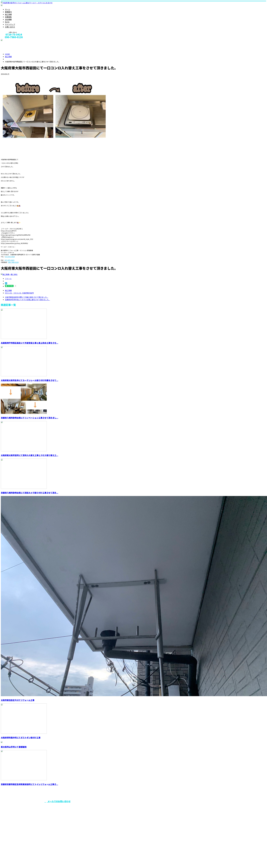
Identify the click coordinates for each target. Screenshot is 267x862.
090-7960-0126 (13, 262)
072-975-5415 (9, 260)
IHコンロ (8, 293)
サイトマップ (10, 24)
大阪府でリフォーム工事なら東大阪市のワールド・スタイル (109, 805)
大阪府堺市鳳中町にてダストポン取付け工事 (20, 737)
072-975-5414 (10, 257)
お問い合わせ (10, 27)
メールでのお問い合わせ (59, 801)
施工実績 (8, 14)
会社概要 (8, 19)
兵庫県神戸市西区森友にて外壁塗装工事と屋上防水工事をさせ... (29, 342)
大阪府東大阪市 (28, 293)
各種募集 (8, 17)
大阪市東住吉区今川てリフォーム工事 (17, 700)
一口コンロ (17, 293)
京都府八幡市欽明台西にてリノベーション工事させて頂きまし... (29, 417)
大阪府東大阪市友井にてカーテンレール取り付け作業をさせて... (29, 380)
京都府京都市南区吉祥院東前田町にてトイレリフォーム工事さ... (29, 784)
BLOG (7, 22)
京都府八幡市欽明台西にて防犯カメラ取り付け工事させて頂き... (29, 492)
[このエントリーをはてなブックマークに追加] (6, 283)
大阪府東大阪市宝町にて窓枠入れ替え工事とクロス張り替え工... (29, 455)
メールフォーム (8, 40)
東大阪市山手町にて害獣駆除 (14, 746)
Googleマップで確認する (11, 842)
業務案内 (8, 12)
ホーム (7, 9)
